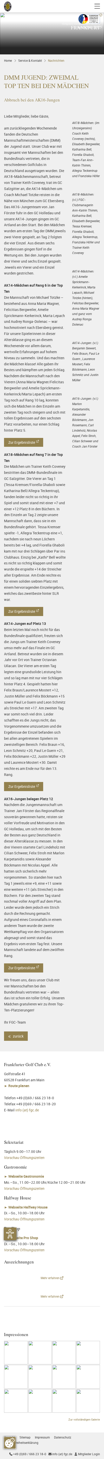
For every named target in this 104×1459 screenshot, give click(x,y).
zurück (17, 1036)
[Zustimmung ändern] (10, 1443)
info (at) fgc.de (27, 1110)
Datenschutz (62, 1437)
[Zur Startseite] (7, 6)
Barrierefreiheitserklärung (21, 1443)
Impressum (42, 1437)
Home (8, 60)
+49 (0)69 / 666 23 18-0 (27, 1454)
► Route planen (17, 1085)
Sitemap (25, 1437)
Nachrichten (56, 60)
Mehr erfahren (50, 1278)
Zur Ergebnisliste (21, 442)
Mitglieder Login (87, 1454)
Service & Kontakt (30, 60)
